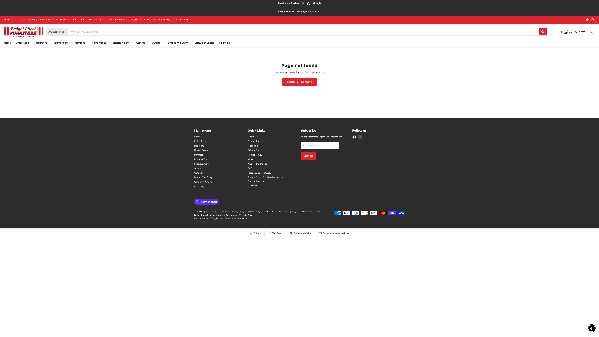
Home (7, 42)
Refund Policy (62, 19)
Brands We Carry (178, 42)
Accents (141, 42)
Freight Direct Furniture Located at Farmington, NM (154, 19)
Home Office (99, 42)
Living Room (22, 42)
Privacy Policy (46, 19)
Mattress (80, 42)
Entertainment (121, 42)
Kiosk (74, 19)
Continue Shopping (299, 82)
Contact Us (20, 19)
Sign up (309, 156)
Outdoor (157, 42)
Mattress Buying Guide (117, 19)
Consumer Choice (204, 42)
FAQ (102, 19)
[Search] (543, 31)
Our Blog (184, 19)
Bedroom (41, 42)
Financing (33, 19)
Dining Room (61, 42)
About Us (8, 19)
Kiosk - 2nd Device (88, 19)
